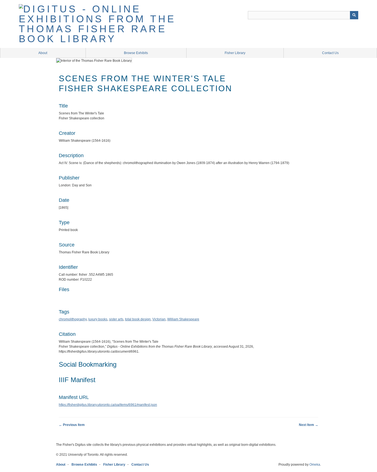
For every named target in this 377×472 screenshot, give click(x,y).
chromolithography (73, 319)
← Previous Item (72, 425)
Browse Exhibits (136, 53)
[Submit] (354, 15)
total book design (138, 319)
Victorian (159, 319)
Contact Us (330, 53)
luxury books (97, 319)
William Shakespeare (183, 319)
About (42, 53)
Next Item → (308, 425)
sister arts (116, 319)
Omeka (314, 464)
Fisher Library (235, 53)
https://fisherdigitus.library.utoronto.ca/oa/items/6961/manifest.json (108, 405)
